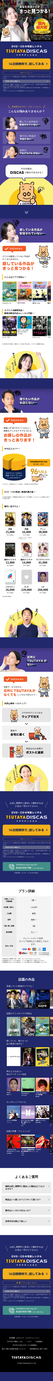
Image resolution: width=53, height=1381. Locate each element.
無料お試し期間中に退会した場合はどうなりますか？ (25, 1187)
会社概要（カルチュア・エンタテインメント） (24, 1338)
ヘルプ (29, 1341)
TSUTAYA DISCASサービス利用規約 (25, 1345)
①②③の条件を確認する (12, 81)
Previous (4, 293)
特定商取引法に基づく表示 (38, 1349)
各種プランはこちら (26, 72)
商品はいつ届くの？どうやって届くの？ (23, 1200)
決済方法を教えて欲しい (16, 1221)
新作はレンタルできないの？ (18, 1210)
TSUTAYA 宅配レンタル (15, 1341)
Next (49, 293)
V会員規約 (38, 1341)
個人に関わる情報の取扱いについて (14, 1349)
